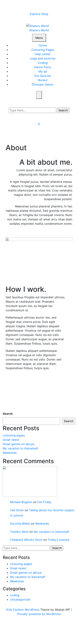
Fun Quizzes (42, 76)
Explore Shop (39, 14)
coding (14, 595)
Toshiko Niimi (19, 531)
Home (43, 45)
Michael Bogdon (21, 502)
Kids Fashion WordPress (23, 609)
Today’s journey (58, 539)
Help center (43, 54)
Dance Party (42, 67)
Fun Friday (44, 502)
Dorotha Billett (20, 523)
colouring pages (14, 435)
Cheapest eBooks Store (26, 539)
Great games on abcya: (19, 444)
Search (8, 413)
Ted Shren (17, 510)
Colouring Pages (42, 50)
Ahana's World (39, 30)
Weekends (10, 452)
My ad (42, 71)
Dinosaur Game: (43, 84)
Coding (43, 63)
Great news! (11, 439)
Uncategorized (20, 599)
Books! (42, 80)
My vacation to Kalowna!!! (20, 448)
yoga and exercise (42, 58)
